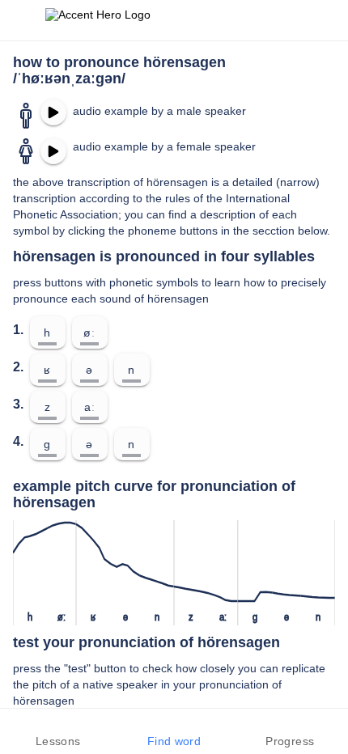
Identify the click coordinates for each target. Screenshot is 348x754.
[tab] (58, 731)
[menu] (22, 20)
